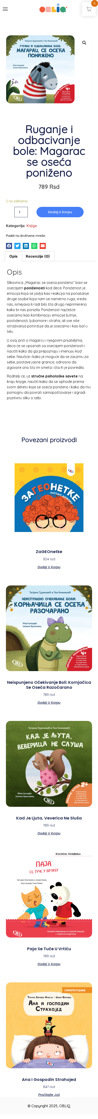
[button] (9, 246)
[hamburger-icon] (5, 9)
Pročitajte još (49, 1094)
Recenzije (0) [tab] (38, 256)
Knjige (31, 225)
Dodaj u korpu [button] (49, 567)
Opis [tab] (13, 256)
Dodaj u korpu (60, 212)
